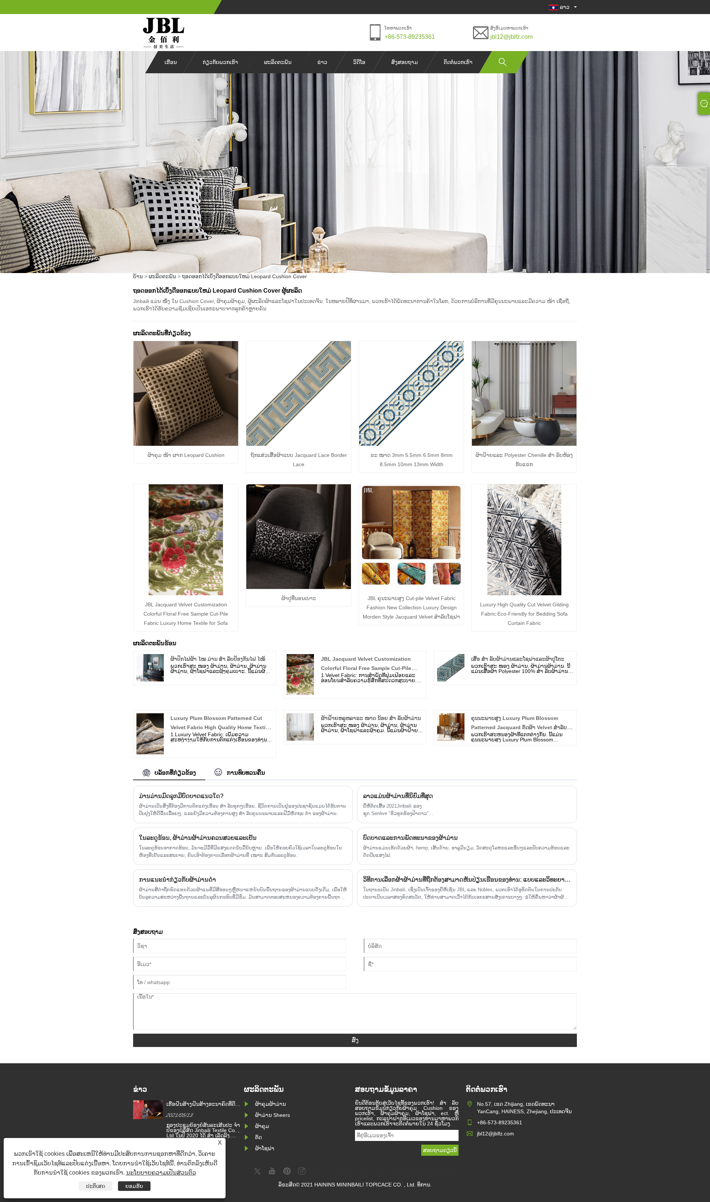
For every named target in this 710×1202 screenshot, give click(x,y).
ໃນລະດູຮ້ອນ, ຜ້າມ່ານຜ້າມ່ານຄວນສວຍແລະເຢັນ (198, 838)
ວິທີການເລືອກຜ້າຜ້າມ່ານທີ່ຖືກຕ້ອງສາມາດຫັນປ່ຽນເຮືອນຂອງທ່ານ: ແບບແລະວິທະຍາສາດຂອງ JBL (467, 879)
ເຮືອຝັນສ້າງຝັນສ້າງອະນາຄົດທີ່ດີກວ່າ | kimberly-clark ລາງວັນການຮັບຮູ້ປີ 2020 (203, 1104)
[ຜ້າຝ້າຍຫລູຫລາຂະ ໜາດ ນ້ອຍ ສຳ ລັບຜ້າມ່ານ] (300, 739)
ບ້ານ (138, 276)
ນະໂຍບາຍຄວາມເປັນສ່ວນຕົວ (161, 1172)
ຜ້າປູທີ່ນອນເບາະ (298, 598)
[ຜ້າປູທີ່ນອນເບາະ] (298, 587)
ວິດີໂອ (359, 62)
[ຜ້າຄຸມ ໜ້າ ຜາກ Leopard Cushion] (185, 444)
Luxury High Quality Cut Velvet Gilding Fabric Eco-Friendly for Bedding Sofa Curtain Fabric (524, 614)
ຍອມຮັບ (134, 1186)
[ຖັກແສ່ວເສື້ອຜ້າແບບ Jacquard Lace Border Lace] (298, 444)
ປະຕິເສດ (95, 1186)
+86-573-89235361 (410, 37)
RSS (364, 1171)
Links (319, 1171)
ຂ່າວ (322, 62)
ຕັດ (258, 1137)
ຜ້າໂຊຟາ (264, 1148)
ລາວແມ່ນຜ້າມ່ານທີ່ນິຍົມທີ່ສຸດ (398, 796)
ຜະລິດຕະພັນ (277, 62)
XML (382, 1171)
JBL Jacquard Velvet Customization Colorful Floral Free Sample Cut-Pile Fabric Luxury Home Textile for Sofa (185, 614)
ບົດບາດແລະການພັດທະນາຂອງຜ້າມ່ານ (410, 838)
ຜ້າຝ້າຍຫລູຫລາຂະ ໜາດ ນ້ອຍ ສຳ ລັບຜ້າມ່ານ (371, 718)
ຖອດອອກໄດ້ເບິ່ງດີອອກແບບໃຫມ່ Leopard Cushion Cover (244, 276)
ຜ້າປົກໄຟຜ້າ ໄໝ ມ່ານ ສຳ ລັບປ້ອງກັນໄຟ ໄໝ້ (217, 659)
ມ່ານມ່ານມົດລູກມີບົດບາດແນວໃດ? (181, 796)
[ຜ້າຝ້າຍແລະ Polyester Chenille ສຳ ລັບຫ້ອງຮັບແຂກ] (524, 444)
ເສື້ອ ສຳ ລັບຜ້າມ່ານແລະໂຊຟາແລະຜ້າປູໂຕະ (517, 659)
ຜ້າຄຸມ (262, 1126)
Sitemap (342, 1171)
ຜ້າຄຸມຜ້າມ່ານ (270, 1104)
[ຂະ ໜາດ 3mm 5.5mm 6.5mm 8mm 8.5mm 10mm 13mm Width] (411, 444)
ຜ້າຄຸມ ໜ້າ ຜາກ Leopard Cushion (186, 455)
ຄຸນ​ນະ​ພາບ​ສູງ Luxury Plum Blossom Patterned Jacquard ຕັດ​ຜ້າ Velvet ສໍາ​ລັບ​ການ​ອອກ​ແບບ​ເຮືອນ (519, 727)
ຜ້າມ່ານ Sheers (272, 1115)
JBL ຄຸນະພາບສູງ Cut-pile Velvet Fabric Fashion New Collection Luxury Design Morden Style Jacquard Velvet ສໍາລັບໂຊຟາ (411, 607)
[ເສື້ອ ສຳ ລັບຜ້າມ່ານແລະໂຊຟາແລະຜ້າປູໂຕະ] (450, 680)
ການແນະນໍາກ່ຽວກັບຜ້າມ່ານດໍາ (177, 879)
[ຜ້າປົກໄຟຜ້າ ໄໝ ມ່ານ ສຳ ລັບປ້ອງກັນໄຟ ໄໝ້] (150, 680)
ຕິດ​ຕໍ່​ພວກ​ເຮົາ (458, 62)
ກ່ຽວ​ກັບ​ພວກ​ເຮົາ (220, 62)
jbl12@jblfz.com (511, 37)
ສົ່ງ (355, 1040)
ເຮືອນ (171, 62)
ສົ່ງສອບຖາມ (404, 62)
